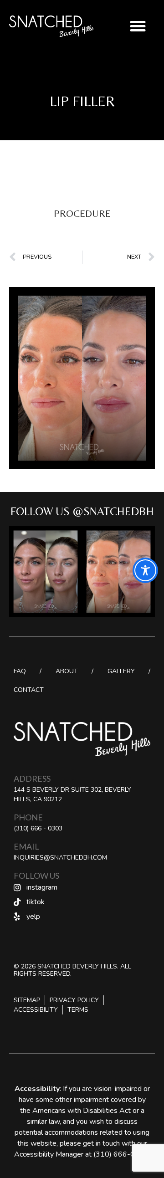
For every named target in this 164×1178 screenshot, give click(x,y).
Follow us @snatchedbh (82, 511)
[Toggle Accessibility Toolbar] (145, 570)
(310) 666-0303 (121, 1154)
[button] (138, 26)
